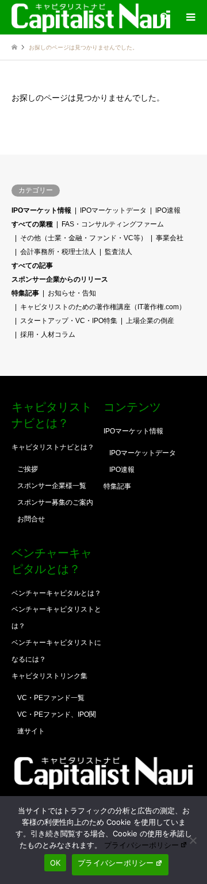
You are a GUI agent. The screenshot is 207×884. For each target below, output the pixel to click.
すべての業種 (32, 224)
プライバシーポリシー (141, 845)
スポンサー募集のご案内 (55, 502)
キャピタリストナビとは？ (53, 447)
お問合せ (31, 519)
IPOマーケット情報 (41, 210)
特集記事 (25, 293)
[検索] (164, 17)
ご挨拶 (27, 469)
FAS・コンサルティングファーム (113, 224)
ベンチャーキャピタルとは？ (56, 593)
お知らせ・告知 (72, 293)
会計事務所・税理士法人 (58, 252)
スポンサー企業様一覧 (51, 486)
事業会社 (169, 238)
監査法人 (118, 252)
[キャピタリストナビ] (91, 17)
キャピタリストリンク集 (49, 676)
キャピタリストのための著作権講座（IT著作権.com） (103, 307)
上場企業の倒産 (150, 321)
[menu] (189, 17)
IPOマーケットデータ (113, 210)
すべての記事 (32, 266)
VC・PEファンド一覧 (51, 698)
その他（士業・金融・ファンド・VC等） (83, 238)
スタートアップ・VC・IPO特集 (68, 321)
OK (55, 862)
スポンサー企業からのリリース (60, 279)
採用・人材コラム (47, 334)
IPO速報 (168, 210)
